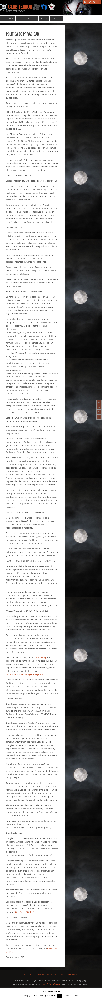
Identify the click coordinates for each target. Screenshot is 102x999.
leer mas (75, 995)
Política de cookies (56, 975)
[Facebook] (99, 417)
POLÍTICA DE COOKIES (24, 912)
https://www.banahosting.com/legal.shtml (25, 674)
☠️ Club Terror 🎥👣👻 (27, 7)
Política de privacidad (34, 975)
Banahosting (40, 657)
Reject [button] (67, 995)
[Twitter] (99, 407)
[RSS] (99, 412)
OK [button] (60, 995)
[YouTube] (99, 402)
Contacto (73, 975)
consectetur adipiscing (51, 984)
